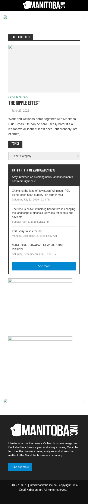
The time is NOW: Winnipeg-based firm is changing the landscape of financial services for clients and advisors (43, 213)
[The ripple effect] (44, 68)
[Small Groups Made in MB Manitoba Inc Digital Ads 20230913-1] (40, 305)
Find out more (20, 467)
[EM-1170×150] (44, 20)
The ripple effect (24, 103)
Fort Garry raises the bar (27, 231)
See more (44, 266)
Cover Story (18, 97)
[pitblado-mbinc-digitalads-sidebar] (40, 362)
